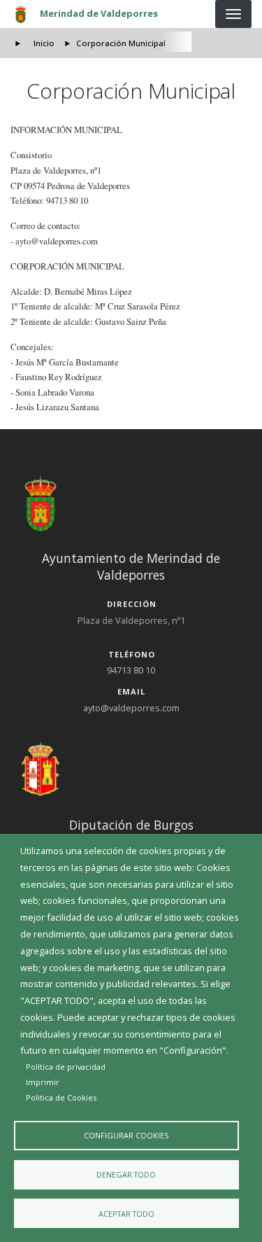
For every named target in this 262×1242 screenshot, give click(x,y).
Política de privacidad (65, 1066)
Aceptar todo (126, 1213)
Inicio (44, 43)
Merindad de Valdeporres (99, 13)
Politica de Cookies (61, 1097)
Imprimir (42, 1082)
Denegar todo (126, 1174)
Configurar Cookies (126, 1135)
